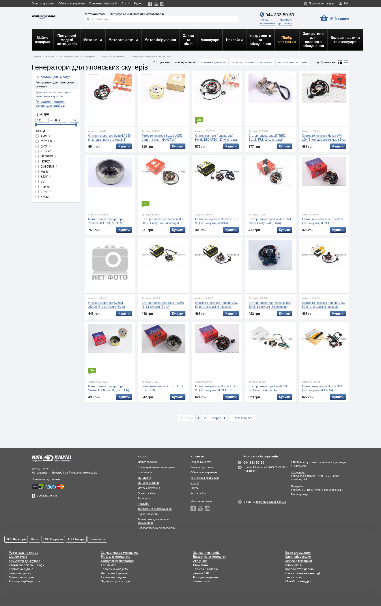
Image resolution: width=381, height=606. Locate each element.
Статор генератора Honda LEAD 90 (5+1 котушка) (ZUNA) (216, 221)
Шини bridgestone (298, 556)
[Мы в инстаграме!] (162, 4)
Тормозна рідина (21, 569)
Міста (34, 539)
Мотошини (92, 40)
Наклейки (234, 40)
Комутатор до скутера (24, 561)
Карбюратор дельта (299, 569)
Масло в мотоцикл (298, 561)
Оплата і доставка (43, 3)
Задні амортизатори (115, 581)
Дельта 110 (201, 573)
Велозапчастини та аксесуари (345, 39)
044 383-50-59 (279, 14)
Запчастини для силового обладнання (313, 40)
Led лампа (108, 565)
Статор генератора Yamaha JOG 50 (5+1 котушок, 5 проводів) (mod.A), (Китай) (269, 306)
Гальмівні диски (20, 573)
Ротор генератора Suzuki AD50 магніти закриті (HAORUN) (162, 137)
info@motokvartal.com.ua (271, 501)
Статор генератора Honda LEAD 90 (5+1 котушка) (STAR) (269, 221)
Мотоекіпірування (160, 40)
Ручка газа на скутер (23, 552)
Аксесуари (210, 40)
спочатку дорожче (243, 62)
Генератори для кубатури (53, 77)
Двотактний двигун (114, 573)
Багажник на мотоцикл (209, 556)
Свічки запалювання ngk (26, 565)
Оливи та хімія (188, 40)
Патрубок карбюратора (117, 561)
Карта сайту (198, 493)
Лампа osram (202, 581)
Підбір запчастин (287, 39)
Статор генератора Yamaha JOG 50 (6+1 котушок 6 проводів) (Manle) (323, 306)
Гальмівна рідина (113, 577)
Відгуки (138, 3)
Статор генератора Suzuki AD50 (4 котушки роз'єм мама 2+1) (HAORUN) (109, 139)
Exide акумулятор (298, 552)
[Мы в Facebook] (150, 4)
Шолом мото (18, 556)
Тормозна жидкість (114, 569)
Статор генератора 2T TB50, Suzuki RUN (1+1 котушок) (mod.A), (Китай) (267, 139)
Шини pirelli (293, 565)
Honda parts (145, 472)
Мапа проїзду (299, 494)
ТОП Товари (76, 539)
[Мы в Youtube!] (156, 4)
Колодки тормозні (206, 577)
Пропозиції (97, 539)
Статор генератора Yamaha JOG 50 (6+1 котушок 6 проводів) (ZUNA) (216, 306)
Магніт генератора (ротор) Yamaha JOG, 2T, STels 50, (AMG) (106, 223)
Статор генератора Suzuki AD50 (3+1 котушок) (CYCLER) (323, 221)
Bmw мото (200, 565)
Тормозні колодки (206, 569)
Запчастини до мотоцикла (119, 552)
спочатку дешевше (213, 62)
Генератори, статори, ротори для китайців (50, 103)
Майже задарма (42, 39)
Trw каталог (293, 577)
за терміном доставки (292, 62)
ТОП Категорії (16, 539)
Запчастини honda (206, 552)
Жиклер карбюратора (24, 581)
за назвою (266, 62)
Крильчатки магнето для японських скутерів (52, 94)
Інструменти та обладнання (260, 40)
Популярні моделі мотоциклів (66, 40)
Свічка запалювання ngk (303, 573)
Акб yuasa (200, 561)
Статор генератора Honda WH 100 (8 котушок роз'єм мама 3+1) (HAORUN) (324, 139)
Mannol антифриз (21, 577)
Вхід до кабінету (200, 462)
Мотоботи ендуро (298, 581)
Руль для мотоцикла (115, 556)
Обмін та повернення (71, 3)
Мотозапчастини (123, 40)
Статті (125, 3)
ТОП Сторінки (53, 539)
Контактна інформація (103, 3)
